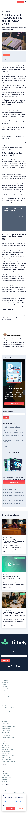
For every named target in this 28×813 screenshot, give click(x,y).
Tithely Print (4, 705)
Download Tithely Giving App (8, 737)
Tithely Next (4, 779)
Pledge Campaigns (6, 688)
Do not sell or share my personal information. (12, 801)
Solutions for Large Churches (8, 711)
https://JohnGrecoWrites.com (14, 335)
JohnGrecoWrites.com (8, 349)
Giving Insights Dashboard (8, 690)
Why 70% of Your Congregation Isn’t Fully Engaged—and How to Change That (14, 436)
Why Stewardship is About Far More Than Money (14, 445)
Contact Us (4, 781)
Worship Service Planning (8, 701)
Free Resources (14, 482)
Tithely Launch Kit (6, 757)
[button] (25, 2)
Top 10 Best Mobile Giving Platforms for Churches (14, 496)
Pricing (3, 714)
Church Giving (5, 680)
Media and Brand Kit (6, 777)
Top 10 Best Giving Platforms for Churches (14, 486)
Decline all (20, 808)
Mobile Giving (5, 684)
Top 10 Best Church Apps (10, 489)
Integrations (4, 713)
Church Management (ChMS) (8, 692)
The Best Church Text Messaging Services (14, 500)
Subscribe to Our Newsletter (8, 761)
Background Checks (6, 694)
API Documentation (6, 730)
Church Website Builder (7, 699)
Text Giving (4, 686)
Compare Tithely (5, 747)
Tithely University (6, 728)
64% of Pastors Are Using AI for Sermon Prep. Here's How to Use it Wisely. (14, 426)
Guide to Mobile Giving (7, 759)
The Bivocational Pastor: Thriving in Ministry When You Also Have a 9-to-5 (13, 431)
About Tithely (5, 773)
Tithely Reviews (5, 745)
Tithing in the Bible (6, 788)
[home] (9, 2)
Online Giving (5, 682)
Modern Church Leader (7, 767)
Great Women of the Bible (8, 790)
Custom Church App (6, 698)
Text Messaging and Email (8, 696)
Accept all (11, 808)
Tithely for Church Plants (7, 749)
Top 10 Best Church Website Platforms (13, 492)
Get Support (4, 721)
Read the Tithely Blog (7, 786)
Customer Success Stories (8, 743)
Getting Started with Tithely (8, 726)
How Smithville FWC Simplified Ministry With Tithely (13, 441)
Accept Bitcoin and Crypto (8, 707)
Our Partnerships (6, 751)
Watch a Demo (5, 723)
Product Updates (6, 735)
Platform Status (5, 732)
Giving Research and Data (8, 755)
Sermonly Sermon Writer (7, 703)
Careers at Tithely (6, 775)
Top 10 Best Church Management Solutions (12, 504)
